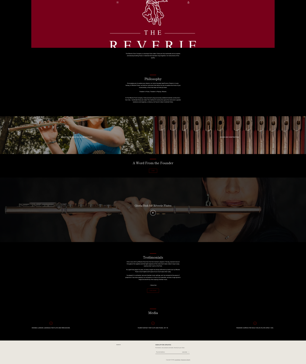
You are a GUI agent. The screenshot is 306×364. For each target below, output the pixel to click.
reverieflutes (153, 2)
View (153, 170)
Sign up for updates (163, 345)
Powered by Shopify (185, 359)
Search (118, 344)
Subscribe (185, 352)
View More (153, 290)
